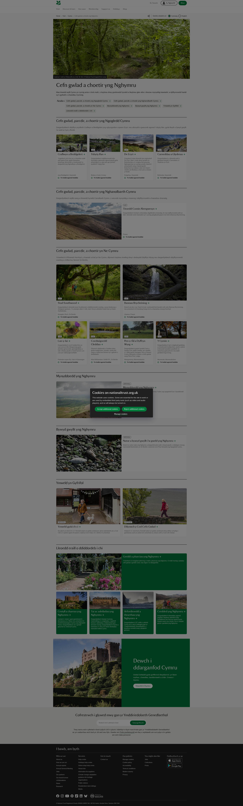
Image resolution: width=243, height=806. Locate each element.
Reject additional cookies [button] (134, 409)
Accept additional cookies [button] (107, 409)
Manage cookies (120, 414)
